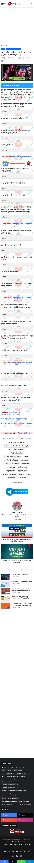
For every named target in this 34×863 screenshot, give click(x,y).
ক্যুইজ (6, 464)
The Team (20, 844)
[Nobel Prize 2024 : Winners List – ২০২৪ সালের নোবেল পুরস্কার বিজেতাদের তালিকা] (5, 599)
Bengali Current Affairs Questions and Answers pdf (13, 776)
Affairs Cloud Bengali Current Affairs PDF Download (14, 767)
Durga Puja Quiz (26, 439)
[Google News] (17, 482)
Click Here (28, 433)
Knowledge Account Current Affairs (10, 795)
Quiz (7, 45)
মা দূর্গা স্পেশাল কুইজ (25, 474)
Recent (9, 569)
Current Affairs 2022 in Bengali (9, 779)
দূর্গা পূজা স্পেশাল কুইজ (10, 474)
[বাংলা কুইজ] (13, 3)
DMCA (15, 844)
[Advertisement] (17, 26)
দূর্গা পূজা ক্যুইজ (23, 471)
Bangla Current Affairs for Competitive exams (12, 770)
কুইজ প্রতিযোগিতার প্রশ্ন (12, 460)
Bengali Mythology (11, 49)
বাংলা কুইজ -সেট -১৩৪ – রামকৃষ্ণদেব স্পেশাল (14, 419)
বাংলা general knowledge (25, 804)
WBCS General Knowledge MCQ (9, 801)
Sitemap (11, 844)
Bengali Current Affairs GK (8, 773)
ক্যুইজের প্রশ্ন (16, 464)
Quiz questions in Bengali (14, 456)
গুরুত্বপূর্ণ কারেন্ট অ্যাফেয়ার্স (12, 804)
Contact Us (5, 844)
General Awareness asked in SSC (10, 787)
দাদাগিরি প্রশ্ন (26, 464)
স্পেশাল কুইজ (22, 478)
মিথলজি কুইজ (11, 478)
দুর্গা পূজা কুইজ (11, 467)
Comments (24, 569)
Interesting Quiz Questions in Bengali (17, 446)
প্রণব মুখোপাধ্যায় (17, 362)
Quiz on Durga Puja (17, 453)
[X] (18, 519)
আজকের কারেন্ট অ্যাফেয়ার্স (24, 801)
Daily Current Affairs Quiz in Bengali (10, 781)
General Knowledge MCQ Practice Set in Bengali (13, 793)
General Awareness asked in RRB (10, 784)
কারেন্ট (3, 804)
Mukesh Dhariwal (7, 61)
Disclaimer (17, 847)
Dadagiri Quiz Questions (10, 439)
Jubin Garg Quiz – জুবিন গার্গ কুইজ (20, 574)
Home (4, 45)
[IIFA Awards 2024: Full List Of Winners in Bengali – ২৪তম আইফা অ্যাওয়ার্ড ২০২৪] (5, 606)
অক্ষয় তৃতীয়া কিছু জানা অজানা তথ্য (21, 157)
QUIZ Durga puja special (17, 449)
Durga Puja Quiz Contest (17, 442)
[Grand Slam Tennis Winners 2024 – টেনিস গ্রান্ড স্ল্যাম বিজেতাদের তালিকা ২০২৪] (5, 591)
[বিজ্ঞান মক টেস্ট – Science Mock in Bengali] (5, 584)
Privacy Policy (27, 844)
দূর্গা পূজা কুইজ (11, 471)
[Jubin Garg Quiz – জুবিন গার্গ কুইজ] (5, 577)
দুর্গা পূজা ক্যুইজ (23, 467)
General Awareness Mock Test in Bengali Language (14, 790)
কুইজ (26, 456)
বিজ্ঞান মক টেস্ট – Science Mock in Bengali (22, 581)
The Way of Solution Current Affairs (10, 798)
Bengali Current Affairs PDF (22, 773)
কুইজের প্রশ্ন (25, 460)
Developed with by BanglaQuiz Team (17, 841)
